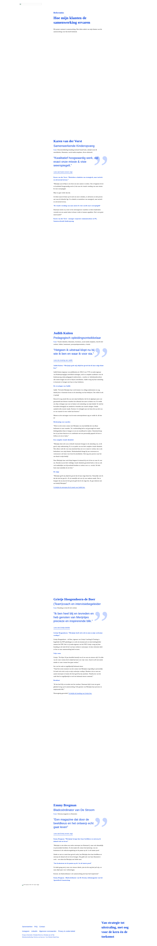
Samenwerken (27, 927)
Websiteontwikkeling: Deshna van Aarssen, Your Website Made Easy (40, 937)
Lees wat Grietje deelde (62, 627)
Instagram (25, 931)
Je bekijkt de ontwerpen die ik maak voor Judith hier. (69, 487)
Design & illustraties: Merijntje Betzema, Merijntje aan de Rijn (38, 935)
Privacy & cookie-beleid (66, 931)
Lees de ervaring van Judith (63, 360)
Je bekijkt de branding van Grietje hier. (80, 693)
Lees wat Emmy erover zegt (63, 833)
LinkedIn (34, 931)
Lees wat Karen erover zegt (63, 172)
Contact (42, 927)
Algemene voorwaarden (47, 931)
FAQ (36, 927)
